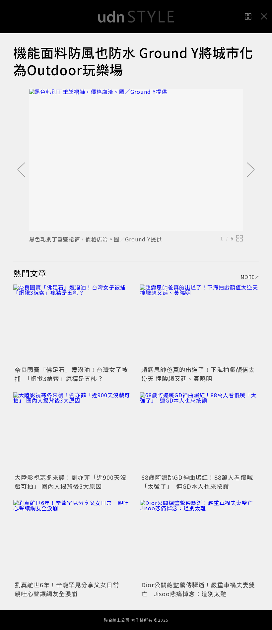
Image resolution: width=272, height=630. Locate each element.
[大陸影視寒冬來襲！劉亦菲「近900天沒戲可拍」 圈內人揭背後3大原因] (72, 432)
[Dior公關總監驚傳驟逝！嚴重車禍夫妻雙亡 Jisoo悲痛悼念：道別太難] (199, 539)
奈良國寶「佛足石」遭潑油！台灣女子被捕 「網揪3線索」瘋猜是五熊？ (71, 374)
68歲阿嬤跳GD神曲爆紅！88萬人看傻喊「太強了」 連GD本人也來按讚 (197, 481)
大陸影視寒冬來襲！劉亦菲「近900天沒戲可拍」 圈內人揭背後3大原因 (70, 481)
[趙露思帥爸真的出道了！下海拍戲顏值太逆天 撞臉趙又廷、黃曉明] (199, 324)
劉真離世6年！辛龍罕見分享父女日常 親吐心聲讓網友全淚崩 (70, 589)
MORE (248, 277)
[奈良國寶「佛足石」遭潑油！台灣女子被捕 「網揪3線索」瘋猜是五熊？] (72, 324)
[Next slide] (251, 170)
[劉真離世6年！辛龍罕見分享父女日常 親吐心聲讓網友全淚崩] (72, 539)
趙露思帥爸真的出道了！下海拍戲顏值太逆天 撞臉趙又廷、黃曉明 (198, 374)
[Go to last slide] (21, 170)
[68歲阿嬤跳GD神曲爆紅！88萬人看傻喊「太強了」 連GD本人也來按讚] (199, 432)
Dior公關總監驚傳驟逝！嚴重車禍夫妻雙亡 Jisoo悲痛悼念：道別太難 (198, 589)
